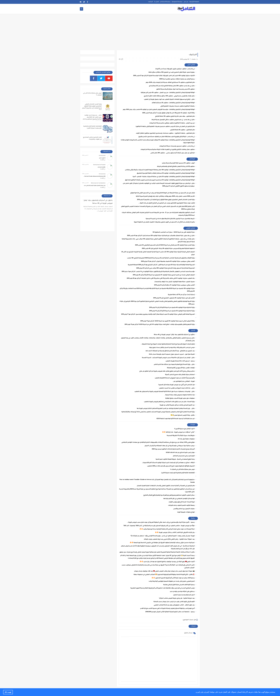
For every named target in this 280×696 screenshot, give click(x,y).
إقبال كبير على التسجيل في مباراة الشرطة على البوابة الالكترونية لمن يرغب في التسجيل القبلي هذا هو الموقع (162, 193)
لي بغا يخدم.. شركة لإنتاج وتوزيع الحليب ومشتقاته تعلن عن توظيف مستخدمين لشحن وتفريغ (167, 136)
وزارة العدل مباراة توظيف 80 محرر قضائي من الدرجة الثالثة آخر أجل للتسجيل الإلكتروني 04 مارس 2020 (165, 245)
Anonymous (102, 155)
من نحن (186, 1)
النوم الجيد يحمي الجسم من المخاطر (184, 456)
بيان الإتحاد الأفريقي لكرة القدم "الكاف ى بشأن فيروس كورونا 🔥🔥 (175, 532)
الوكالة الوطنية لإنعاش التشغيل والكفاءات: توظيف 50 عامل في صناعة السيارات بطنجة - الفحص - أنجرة (164, 176)
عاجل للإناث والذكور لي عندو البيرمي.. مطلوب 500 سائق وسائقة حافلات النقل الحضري (169, 96)
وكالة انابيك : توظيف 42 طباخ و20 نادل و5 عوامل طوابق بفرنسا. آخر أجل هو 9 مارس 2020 (168, 113)
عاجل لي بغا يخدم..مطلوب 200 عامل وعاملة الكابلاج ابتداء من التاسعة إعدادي (172, 86)
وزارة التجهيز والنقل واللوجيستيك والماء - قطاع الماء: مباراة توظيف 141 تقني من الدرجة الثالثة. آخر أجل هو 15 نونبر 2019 (160, 324)
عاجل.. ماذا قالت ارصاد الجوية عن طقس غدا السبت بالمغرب (177, 388)
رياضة (193, 518)
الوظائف (192, 159)
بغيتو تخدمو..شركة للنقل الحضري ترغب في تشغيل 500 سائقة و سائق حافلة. (171, 72)
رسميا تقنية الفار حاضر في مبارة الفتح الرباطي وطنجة (179, 585)
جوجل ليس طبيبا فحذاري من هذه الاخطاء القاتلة (180, 452)
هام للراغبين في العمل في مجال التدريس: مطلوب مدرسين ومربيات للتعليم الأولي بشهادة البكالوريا (165, 126)
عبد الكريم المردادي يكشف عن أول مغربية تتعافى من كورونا (177, 405)
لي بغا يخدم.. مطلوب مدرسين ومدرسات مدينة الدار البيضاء (177, 146)
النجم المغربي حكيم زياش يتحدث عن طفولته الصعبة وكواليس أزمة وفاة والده (172, 581)
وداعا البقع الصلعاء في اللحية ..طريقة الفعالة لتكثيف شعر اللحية (175, 459)
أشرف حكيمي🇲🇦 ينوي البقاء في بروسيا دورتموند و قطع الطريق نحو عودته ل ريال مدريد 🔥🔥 (167, 561)
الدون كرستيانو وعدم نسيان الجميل (184, 595)
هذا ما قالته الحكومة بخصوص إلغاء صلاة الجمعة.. (179, 395)
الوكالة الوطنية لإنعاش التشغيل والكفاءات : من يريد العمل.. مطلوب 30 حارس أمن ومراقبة (168, 92)
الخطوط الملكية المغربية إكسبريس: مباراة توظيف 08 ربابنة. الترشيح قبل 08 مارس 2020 (168, 248)
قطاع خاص (191, 65)
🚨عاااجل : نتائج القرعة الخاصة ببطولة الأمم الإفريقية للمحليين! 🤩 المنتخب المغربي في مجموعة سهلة (164, 574)
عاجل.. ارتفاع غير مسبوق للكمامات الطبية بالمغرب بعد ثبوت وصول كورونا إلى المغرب (169, 99)
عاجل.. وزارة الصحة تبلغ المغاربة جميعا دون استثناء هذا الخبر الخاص (174, 364)
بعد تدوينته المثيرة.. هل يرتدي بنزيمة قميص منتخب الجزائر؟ (177, 598)
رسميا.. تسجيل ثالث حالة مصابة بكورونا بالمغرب (180, 361)
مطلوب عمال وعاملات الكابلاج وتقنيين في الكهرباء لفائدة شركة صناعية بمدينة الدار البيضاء (168, 149)
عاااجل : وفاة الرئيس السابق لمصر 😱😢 (183, 415)
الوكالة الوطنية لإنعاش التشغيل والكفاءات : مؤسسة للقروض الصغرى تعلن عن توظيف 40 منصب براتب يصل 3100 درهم (159, 109)
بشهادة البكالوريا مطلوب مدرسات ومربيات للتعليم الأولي (177, 106)
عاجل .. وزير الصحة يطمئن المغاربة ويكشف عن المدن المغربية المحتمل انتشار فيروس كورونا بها (166, 408)
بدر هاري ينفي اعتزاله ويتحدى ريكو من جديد (182, 591)
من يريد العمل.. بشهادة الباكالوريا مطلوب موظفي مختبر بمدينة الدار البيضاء (172, 123)
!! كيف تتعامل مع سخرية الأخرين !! (184, 429)
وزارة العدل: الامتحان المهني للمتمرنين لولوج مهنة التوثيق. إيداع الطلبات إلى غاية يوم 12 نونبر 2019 (166, 199)
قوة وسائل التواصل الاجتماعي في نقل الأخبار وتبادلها (179, 498)
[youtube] (80, 1)
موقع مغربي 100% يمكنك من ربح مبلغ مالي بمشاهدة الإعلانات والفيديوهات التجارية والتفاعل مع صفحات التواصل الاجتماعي (158, 442)
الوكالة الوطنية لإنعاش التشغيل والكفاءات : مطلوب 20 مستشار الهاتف (173, 103)
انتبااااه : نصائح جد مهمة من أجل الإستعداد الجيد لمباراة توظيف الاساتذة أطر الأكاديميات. (168, 462)
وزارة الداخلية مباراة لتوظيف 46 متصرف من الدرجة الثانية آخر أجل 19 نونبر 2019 (172, 307)
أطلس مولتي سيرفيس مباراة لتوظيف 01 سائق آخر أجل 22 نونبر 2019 (174, 285)
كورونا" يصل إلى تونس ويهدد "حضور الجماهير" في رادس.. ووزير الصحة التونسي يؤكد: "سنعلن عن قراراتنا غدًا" (162, 536)
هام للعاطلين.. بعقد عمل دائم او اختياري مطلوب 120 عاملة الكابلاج (175, 116)
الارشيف (150, 1)
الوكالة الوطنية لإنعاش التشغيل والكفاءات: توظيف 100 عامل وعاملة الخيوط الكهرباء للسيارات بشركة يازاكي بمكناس (160, 170)
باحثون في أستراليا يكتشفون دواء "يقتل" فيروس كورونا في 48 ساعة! (174, 334)
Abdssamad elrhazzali (99, 164)
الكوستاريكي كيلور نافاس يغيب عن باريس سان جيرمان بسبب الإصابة (174, 601)
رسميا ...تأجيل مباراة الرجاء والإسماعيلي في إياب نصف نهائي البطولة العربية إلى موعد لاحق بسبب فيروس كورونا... (161, 522)
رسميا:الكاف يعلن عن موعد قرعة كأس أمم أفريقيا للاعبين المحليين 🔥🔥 (173, 578)
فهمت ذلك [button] (8, 692)
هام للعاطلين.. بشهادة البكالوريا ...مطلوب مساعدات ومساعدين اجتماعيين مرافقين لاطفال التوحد (165, 133)
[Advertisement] (140, 33)
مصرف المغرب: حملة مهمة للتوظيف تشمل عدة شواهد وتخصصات (174, 282)
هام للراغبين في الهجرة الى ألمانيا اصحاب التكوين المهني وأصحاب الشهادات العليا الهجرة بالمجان (166, 486)
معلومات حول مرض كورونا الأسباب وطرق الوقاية (180, 398)
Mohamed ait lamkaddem (98, 183)
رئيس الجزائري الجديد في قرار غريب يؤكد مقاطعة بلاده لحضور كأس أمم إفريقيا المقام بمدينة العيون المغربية (162, 588)
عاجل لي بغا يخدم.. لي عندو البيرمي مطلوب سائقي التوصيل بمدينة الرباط (173, 120)
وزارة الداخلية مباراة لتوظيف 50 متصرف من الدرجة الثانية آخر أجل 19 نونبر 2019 (172, 311)
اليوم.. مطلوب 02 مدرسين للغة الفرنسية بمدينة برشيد (178, 163)
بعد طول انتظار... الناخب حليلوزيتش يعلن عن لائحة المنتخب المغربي (174, 605)
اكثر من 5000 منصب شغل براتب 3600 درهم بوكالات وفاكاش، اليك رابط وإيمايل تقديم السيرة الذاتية (165, 196)
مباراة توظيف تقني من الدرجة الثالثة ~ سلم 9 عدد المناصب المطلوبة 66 (174, 232)
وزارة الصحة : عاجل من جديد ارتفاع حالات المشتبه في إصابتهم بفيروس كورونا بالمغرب (169, 402)
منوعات (192, 425)
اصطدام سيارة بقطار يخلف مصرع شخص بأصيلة (180, 374)
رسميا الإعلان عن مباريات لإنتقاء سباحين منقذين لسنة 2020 (177, 79)
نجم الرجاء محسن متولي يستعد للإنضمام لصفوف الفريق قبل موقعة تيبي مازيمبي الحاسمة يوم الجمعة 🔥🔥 (162, 542)
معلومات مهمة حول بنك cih (186, 439)
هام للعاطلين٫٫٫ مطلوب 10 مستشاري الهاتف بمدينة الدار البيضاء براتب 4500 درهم (170, 82)
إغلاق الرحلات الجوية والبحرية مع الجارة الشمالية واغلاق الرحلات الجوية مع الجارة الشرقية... (168, 344)
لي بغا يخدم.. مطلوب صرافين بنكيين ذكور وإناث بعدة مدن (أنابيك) (175, 69)
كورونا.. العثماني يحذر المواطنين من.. (184, 381)
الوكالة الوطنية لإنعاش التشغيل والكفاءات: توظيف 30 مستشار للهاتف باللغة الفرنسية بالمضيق (166, 173)
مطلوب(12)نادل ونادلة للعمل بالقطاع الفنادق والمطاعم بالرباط (176, 166)
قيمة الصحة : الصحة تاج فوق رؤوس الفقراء (182, 502)
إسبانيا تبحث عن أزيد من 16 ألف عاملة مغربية (181, 294)
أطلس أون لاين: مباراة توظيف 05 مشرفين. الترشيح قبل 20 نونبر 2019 (174, 298)
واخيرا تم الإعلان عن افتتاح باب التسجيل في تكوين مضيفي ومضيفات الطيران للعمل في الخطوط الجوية (164, 222)
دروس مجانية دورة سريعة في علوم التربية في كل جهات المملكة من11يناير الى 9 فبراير (170, 446)
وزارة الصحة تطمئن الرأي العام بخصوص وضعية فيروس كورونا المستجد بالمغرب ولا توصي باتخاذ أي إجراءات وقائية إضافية (158, 412)
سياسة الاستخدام (165, 1)
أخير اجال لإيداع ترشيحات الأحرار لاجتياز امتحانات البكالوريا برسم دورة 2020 (173, 449)
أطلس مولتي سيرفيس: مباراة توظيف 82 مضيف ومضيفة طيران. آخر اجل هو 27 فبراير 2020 (168, 261)
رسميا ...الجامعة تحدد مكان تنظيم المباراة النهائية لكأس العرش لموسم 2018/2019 (170, 612)
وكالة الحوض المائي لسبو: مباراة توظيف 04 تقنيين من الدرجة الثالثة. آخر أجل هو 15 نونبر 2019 (167, 321)
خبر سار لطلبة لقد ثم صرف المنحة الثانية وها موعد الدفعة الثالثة (176, 418)
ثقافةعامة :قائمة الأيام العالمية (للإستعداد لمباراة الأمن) (178, 473)
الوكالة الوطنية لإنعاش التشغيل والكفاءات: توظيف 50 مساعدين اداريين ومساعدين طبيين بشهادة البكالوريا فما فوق (160, 180)
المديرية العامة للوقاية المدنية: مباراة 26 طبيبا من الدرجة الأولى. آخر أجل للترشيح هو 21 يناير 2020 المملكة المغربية (161, 265)
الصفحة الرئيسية (194, 1)
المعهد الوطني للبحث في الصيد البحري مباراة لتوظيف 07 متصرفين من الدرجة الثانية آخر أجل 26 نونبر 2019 (164, 275)
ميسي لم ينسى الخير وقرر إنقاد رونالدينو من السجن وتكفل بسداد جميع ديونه (172, 347)
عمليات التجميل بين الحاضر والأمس (184, 509)
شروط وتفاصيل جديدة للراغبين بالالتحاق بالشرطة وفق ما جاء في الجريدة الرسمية (170, 219)
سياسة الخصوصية (177, 1)
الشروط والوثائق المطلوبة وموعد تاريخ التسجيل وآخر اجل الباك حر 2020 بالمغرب (171, 466)
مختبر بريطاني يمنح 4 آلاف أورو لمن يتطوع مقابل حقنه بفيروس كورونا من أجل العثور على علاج (167, 371)
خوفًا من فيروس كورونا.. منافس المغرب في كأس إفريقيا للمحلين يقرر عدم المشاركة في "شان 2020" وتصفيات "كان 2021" (159, 526)
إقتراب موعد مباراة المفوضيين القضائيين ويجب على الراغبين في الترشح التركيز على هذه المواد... (166, 203)
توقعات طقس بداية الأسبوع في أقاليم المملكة (181, 368)
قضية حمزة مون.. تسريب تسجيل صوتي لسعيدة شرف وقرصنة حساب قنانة (172, 354)
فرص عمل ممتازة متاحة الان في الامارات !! (182, 469)
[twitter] (84, 1)
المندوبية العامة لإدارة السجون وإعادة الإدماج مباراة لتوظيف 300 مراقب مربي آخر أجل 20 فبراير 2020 (165, 268)
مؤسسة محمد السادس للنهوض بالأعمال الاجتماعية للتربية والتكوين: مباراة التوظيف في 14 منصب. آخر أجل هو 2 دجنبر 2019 (158, 271)
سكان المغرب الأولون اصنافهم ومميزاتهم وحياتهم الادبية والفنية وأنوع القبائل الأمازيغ (169, 495)
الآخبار (193, 330)
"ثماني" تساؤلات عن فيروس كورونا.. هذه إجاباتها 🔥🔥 (178, 432)
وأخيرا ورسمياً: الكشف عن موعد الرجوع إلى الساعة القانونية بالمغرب (175, 378)
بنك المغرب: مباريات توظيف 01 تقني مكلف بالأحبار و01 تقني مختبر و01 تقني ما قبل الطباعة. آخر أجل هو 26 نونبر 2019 (161, 278)
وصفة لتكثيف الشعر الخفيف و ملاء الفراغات (181, 505)
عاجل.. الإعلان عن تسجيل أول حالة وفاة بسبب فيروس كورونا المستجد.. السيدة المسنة (168, 357)
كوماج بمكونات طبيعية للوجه (186, 512)
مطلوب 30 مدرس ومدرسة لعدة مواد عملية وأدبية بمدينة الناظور (175, 89)
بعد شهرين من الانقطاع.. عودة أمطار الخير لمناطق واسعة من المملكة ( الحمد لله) (170, 351)
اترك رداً (102, 160)
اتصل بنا (156, 1)
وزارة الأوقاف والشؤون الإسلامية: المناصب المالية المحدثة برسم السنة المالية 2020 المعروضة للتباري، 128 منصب (161, 258)
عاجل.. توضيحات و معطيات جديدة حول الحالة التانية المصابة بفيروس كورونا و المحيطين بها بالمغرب (164, 391)
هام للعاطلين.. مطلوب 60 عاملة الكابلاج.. (182, 130)
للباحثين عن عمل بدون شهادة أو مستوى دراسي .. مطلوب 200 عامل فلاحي (172, 153)
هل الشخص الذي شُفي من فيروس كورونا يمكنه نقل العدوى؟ (176, 385)
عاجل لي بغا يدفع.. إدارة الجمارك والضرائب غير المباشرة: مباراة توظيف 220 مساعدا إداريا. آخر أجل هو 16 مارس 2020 (161, 235)
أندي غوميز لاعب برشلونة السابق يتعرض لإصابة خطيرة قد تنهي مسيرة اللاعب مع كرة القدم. (167, 608)
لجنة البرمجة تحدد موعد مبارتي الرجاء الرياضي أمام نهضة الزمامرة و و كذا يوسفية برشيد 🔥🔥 (167, 529)
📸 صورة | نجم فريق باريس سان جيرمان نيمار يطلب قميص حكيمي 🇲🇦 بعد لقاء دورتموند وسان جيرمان (164, 571)
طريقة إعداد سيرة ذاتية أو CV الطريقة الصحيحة (181, 435)
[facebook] (87, 1)
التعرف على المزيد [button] (202, 692)
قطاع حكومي (190, 228)
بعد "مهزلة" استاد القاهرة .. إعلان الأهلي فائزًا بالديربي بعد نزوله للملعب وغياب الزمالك (169, 539)
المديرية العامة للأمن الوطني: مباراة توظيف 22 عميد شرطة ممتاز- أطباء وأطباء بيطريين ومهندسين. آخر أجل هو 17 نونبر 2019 (158, 314)
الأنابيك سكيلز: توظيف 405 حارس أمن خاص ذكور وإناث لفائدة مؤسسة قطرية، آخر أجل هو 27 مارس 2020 (164, 75)
